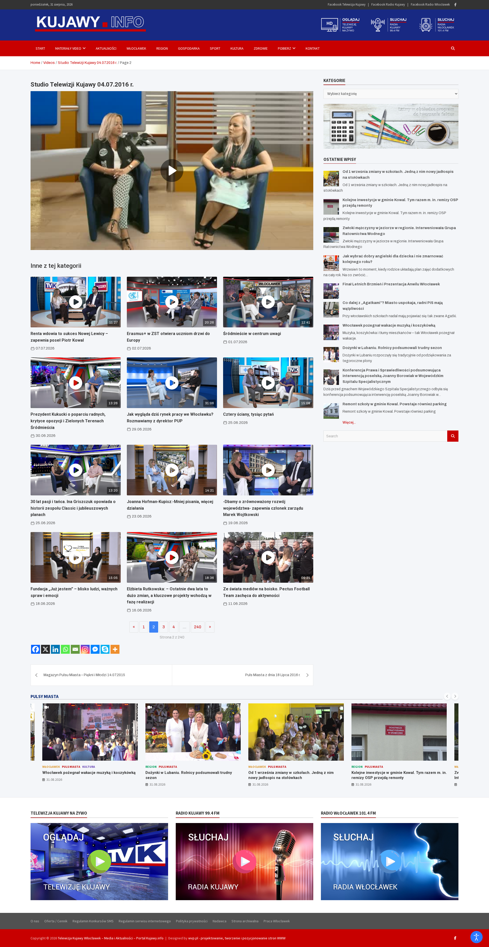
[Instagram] (85, 649)
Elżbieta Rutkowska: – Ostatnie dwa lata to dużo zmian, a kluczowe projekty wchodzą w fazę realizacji (169, 595)
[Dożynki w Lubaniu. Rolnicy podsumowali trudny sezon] (331, 354)
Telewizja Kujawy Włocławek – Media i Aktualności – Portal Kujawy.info (111, 938)
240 (197, 627)
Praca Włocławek (277, 921)
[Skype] (105, 649)
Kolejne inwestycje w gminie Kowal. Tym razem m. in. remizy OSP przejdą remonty (296, 775)
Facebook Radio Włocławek (430, 4)
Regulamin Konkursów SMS (93, 921)
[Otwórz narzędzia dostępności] (476, 937)
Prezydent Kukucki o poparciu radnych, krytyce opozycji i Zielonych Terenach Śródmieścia (68, 421)
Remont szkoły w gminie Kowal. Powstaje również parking (395, 404)
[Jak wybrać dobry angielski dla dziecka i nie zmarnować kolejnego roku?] (331, 263)
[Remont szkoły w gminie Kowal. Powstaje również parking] (331, 411)
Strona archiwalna (245, 921)
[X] (45, 649)
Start (40, 48)
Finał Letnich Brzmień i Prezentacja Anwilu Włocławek (391, 284)
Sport (215, 48)
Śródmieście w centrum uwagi (252, 333)
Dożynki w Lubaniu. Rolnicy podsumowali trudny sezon (392, 348)
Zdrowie (261, 48)
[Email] (75, 649)
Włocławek (136, 48)
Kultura (236, 48)
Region (162, 48)
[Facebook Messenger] (95, 649)
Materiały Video (68, 48)
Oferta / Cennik (55, 921)
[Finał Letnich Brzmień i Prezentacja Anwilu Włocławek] (331, 291)
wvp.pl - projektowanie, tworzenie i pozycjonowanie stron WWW (237, 938)
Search (452, 435)
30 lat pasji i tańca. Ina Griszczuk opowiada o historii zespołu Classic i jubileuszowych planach (73, 508)
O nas (35, 921)
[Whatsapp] (65, 649)
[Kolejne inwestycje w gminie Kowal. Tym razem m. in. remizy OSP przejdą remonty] (331, 206)
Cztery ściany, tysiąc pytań (248, 414)
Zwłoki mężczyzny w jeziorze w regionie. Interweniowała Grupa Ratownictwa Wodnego (392, 775)
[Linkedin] (55, 649)
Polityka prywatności (192, 921)
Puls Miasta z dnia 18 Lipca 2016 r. (272, 675)
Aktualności (106, 48)
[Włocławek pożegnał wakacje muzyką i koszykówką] (331, 332)
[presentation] (447, 696)
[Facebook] (455, 5)
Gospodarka (189, 48)
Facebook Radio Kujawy (388, 4)
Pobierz (284, 48)
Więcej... (349, 422)
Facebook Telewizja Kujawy (346, 4)
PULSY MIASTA (45, 696)
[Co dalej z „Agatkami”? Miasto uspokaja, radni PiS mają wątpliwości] (331, 309)
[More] (115, 649)
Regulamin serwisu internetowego (145, 921)
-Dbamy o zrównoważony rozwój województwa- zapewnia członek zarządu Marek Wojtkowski (263, 508)
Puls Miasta (65, 767)
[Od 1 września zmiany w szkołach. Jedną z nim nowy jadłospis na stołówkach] (331, 178)
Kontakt (313, 48)
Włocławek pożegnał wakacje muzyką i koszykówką (389, 325)
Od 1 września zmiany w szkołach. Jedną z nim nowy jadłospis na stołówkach (188, 775)
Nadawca (219, 921)
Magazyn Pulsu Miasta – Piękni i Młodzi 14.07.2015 (84, 675)
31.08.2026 (54, 784)
